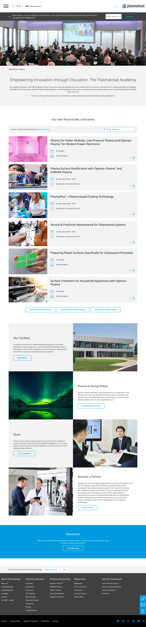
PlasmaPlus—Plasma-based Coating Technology (82, 196)
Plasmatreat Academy (17, 69)
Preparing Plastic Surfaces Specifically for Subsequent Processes (91, 253)
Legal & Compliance (30, 621)
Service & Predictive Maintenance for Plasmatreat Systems (88, 224)
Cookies (55, 621)
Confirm (129, 16)
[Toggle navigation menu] (6, 6)
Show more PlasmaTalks (40, 310)
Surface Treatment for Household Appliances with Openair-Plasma (88, 282)
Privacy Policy (15, 621)
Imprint (4, 621)
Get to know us (24, 453)
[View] (132, 158)
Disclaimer (45, 621)
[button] (13, 6)
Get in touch (87, 507)
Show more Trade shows (105, 310)
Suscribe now (73, 548)
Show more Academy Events (73, 310)
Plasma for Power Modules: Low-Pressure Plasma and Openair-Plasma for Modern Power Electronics (91, 142)
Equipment (22, 358)
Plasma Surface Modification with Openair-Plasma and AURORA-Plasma (86, 170)
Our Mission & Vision (91, 406)
